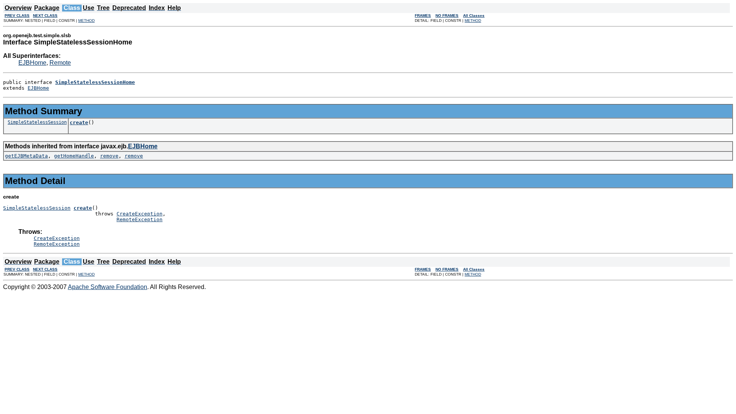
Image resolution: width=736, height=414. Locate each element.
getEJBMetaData (26, 156)
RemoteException (140, 219)
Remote (60, 62)
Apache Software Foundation (107, 287)
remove (109, 156)
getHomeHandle (74, 156)
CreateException (140, 214)
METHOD (86, 20)
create (79, 122)
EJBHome (32, 62)
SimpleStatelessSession (37, 122)
